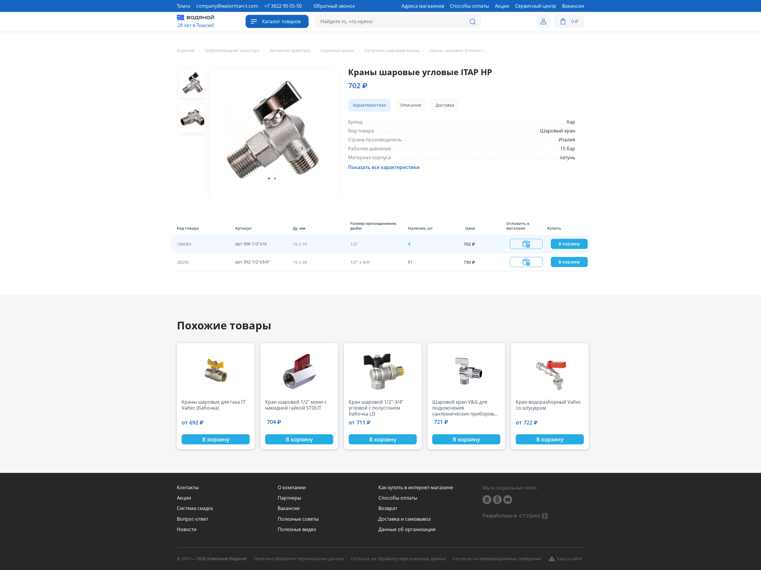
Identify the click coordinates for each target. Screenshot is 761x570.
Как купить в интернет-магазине (415, 487)
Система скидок (195, 508)
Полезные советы (298, 519)
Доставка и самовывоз (404, 519)
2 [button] (275, 178)
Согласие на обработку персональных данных (398, 558)
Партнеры (289, 498)
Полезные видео (297, 529)
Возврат (387, 508)
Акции (184, 498)
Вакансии (289, 508)
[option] (272, 132)
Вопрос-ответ (192, 519)
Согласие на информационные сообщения (497, 558)
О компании (292, 487)
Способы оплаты (397, 498)
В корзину (569, 244)
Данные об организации (406, 529)
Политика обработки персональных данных (299, 558)
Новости (186, 529)
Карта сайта (569, 558)
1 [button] (269, 178)
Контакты (188, 487)
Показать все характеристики (384, 167)
